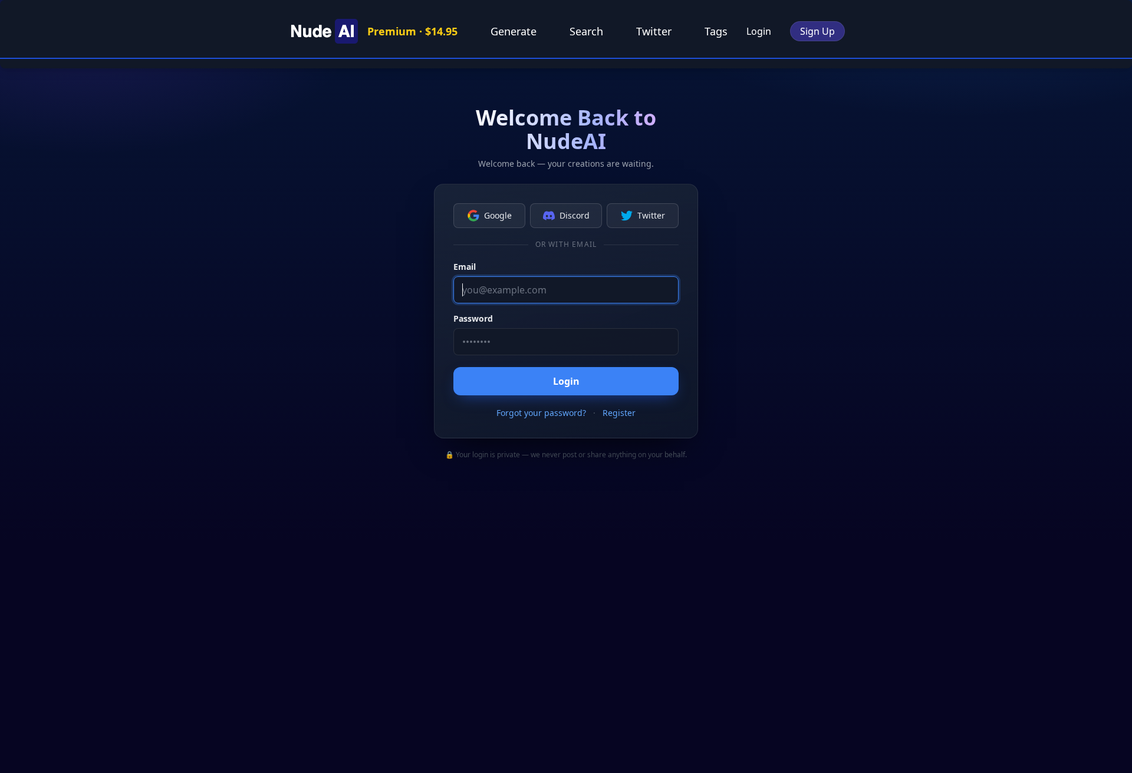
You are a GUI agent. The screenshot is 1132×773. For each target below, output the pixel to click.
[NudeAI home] (322, 31)
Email (464, 266)
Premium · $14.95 (412, 31)
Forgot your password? (541, 412)
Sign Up (817, 31)
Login (758, 31)
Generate (514, 31)
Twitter (654, 31)
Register (619, 412)
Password (473, 318)
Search (586, 31)
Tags (716, 31)
